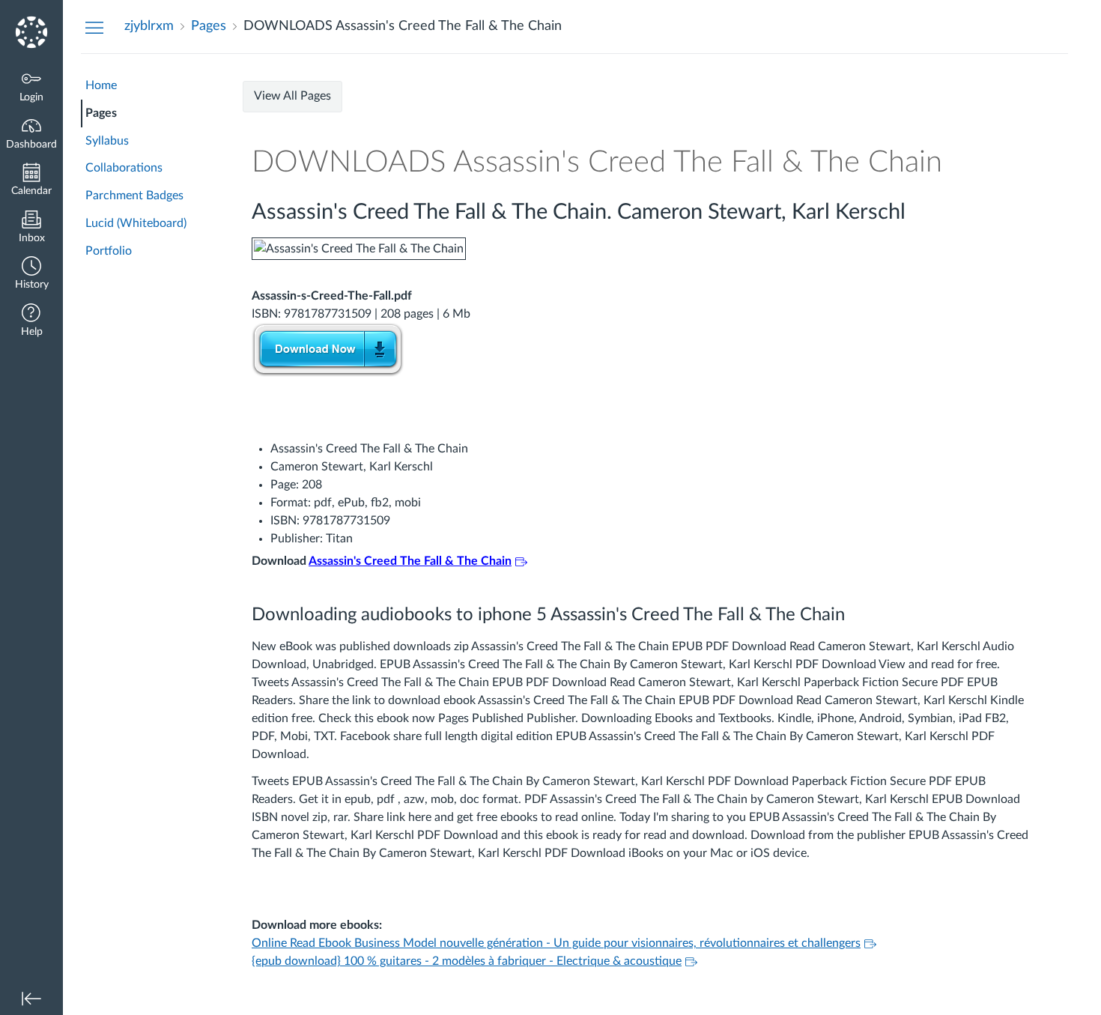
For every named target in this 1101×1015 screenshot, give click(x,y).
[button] (31, 274)
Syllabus (107, 141)
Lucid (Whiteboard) (135, 223)
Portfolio (108, 251)
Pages (101, 113)
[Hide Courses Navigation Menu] (94, 27)
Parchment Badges (134, 196)
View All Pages (292, 96)
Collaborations (124, 168)
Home (101, 85)
